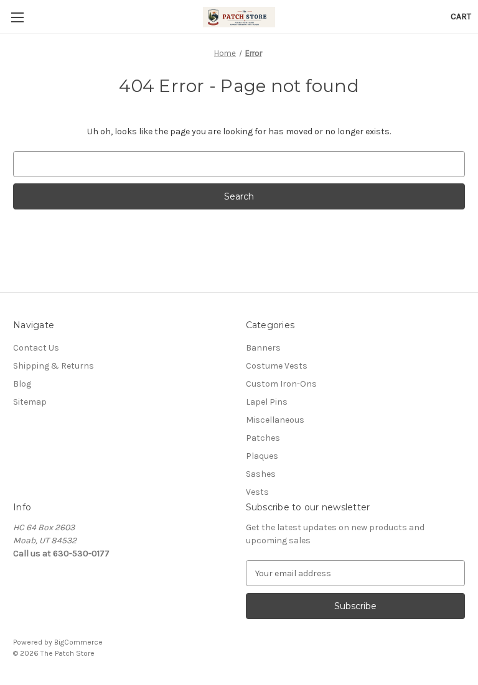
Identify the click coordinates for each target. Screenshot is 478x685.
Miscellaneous (275, 420)
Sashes (261, 474)
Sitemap (30, 402)
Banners (263, 347)
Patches (263, 438)
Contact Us (36, 347)
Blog (22, 384)
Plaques (262, 456)
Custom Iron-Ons (281, 384)
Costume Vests (276, 366)
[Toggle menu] (17, 17)
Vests (257, 492)
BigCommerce (78, 642)
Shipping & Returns (53, 366)
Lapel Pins (267, 402)
